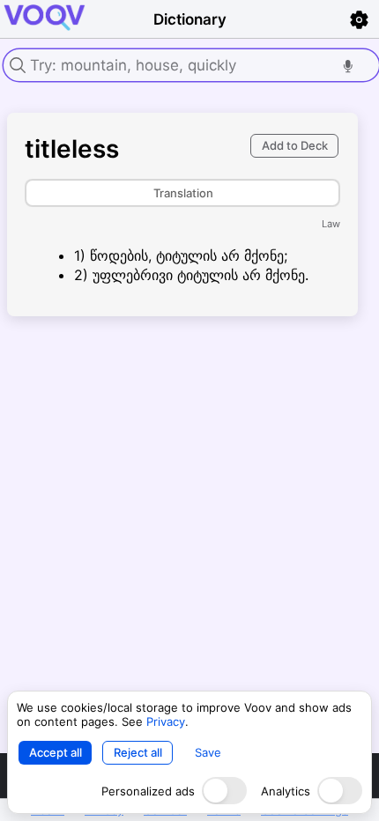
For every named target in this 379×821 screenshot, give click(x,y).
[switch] (224, 790)
